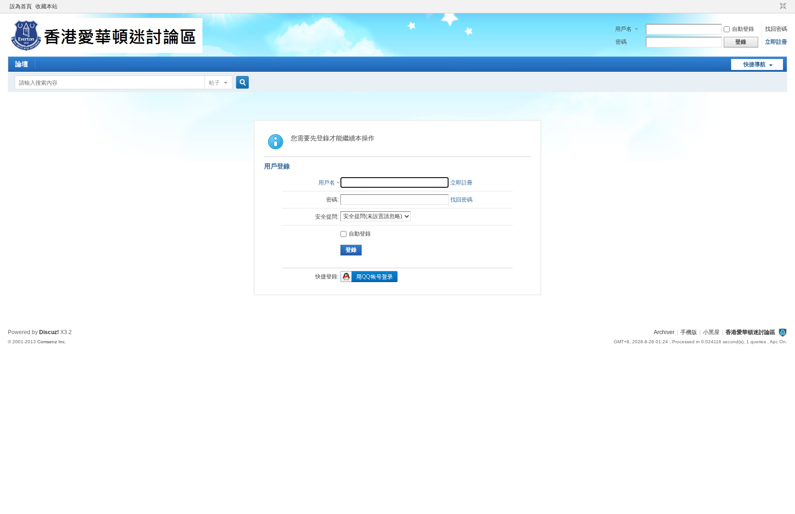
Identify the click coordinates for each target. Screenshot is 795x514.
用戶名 (623, 29)
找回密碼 (776, 29)
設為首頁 (21, 6)
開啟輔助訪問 (774, 6)
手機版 (688, 332)
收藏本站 (46, 6)
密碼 (621, 42)
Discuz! (49, 332)
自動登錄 (743, 29)
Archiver (664, 332)
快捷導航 (754, 64)
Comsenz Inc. (51, 341)
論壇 (21, 64)
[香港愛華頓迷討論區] (105, 51)
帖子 (214, 83)
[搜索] (241, 82)
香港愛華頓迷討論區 (750, 332)
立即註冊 (776, 42)
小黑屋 (711, 332)
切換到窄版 (782, 6)
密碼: (332, 199)
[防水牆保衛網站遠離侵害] (782, 332)
